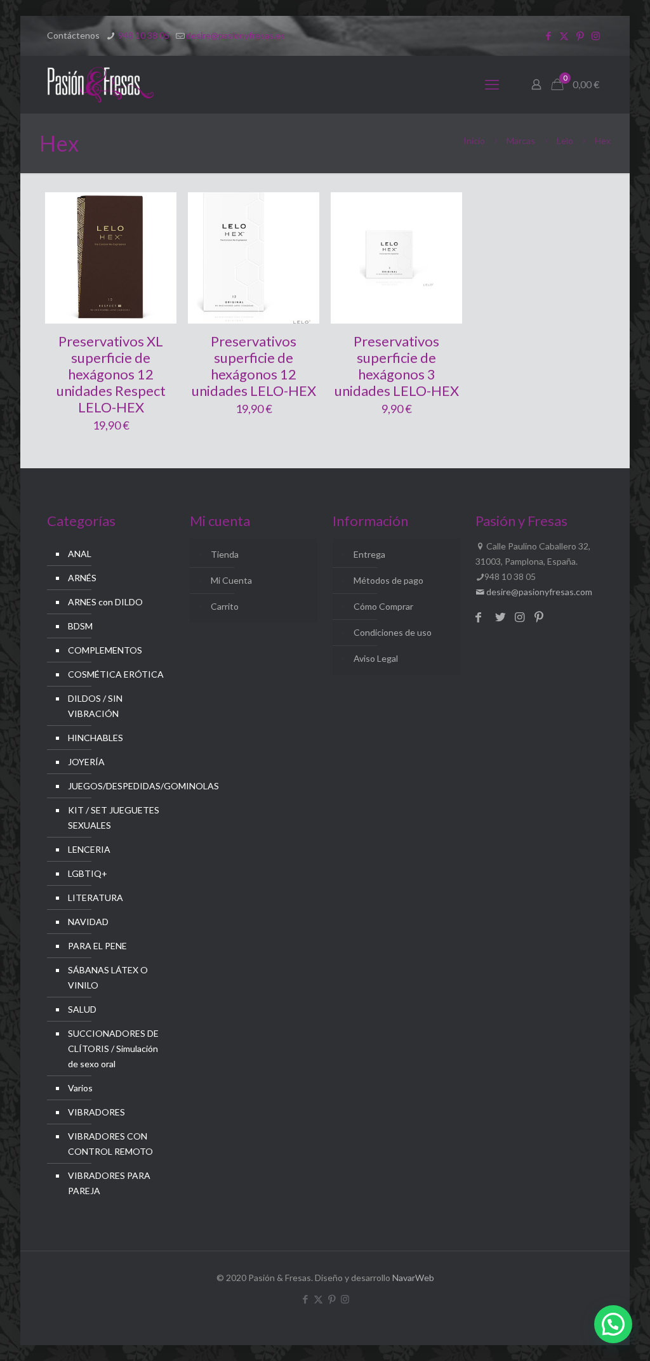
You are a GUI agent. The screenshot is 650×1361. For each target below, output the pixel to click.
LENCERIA (89, 849)
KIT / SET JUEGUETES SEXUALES (113, 818)
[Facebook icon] (548, 35)
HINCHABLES (95, 737)
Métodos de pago (388, 580)
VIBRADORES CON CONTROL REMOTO (110, 1144)
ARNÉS (82, 577)
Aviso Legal (376, 658)
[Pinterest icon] (580, 35)
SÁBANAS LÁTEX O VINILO (108, 977)
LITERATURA (95, 897)
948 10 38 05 (142, 35)
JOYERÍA (86, 761)
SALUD (82, 1009)
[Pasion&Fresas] (100, 84)
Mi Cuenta (231, 580)
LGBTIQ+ (87, 873)
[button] (613, 1324)
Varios (80, 1087)
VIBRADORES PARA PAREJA (109, 1183)
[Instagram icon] (595, 35)
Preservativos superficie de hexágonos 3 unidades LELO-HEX (397, 365)
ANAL (79, 553)
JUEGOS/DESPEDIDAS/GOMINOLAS (118, 785)
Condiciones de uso (393, 632)
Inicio (474, 140)
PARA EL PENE (97, 945)
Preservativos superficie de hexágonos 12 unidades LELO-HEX (254, 365)
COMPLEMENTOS (105, 650)
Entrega (369, 554)
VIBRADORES (96, 1112)
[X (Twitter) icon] (564, 35)
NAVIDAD (88, 921)
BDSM (80, 626)
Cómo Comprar (383, 606)
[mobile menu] (492, 84)
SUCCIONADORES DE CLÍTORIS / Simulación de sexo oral (113, 1048)
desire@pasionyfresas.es (235, 35)
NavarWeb (413, 1277)
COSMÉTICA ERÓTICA (116, 674)
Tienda (225, 554)
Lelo (565, 140)
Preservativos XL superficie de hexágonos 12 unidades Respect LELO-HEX (111, 374)
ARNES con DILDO (105, 601)
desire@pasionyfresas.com (538, 591)
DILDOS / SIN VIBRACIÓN (95, 706)
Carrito (225, 606)
